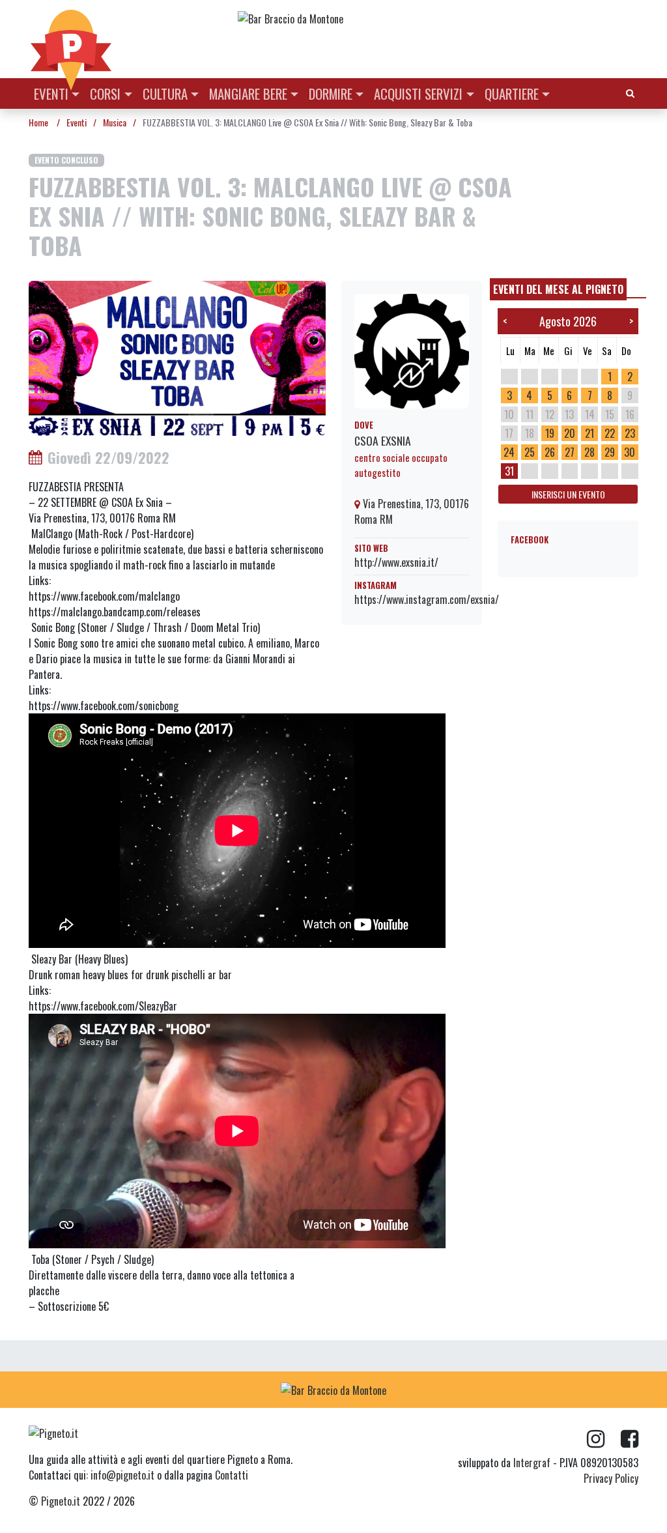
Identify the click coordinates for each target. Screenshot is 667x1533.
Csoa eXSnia (382, 440)
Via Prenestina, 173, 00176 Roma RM (411, 511)
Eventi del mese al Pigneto (558, 289)
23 (630, 433)
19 (549, 433)
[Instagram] (604, 1439)
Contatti (231, 1475)
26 (550, 452)
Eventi (51, 93)
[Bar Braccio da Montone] (437, 18)
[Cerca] (630, 92)
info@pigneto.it (122, 1475)
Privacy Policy (611, 1478)
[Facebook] (629, 1439)
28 (589, 452)
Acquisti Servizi (418, 93)
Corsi (105, 93)
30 (629, 452)
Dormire (330, 93)
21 (589, 433)
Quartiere (512, 93)
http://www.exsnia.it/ (396, 562)
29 (609, 452)
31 (509, 471)
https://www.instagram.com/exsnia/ (426, 599)
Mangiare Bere (248, 93)
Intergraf (531, 1462)
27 (570, 452)
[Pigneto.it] (71, 39)
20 (569, 433)
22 (609, 433)
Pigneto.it (60, 1501)
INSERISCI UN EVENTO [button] (568, 494)
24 (509, 452)
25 (529, 452)
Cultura (165, 93)
